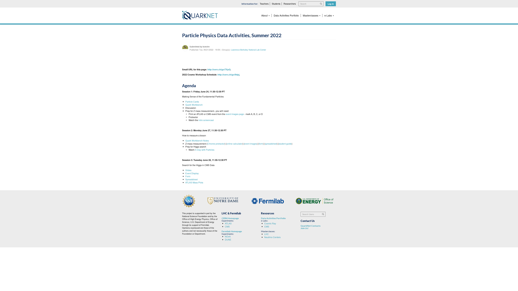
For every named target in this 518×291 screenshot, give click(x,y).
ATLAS (228, 223)
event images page (235, 114)
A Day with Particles (204, 149)
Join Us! (305, 228)
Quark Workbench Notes (197, 140)
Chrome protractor (216, 143)
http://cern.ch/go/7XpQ (218, 69)
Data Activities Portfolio (286, 15)
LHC (266, 234)
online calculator (234, 143)
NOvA (228, 236)
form (261, 143)
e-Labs (328, 15)
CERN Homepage (230, 218)
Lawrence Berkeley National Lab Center (248, 49)
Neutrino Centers (272, 237)
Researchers (290, 3)
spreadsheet (271, 143)
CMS (227, 226)
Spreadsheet (191, 179)
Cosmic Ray (270, 223)
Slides (188, 170)
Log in (331, 3)
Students (276, 3)
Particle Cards (192, 101)
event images (250, 143)
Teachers (264, 3)
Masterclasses (311, 15)
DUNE (228, 239)
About (264, 15)
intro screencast (206, 120)
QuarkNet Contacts (311, 225)
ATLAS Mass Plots (194, 182)
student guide (285, 143)
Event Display (192, 173)
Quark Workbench (194, 104)
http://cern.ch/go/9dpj (228, 74)
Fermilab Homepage (232, 231)
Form (187, 176)
